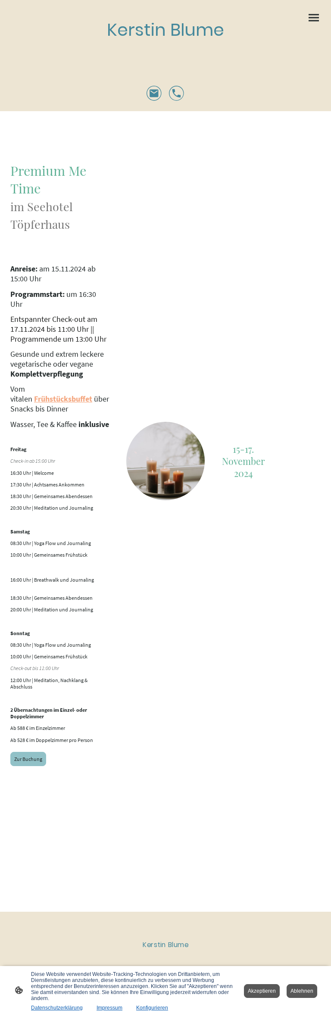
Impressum (109, 1008)
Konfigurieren (152, 1008)
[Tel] (176, 93)
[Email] (154, 93)
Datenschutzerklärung (57, 1008)
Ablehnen (301, 991)
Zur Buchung (28, 759)
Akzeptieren (262, 991)
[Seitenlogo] (165, 50)
